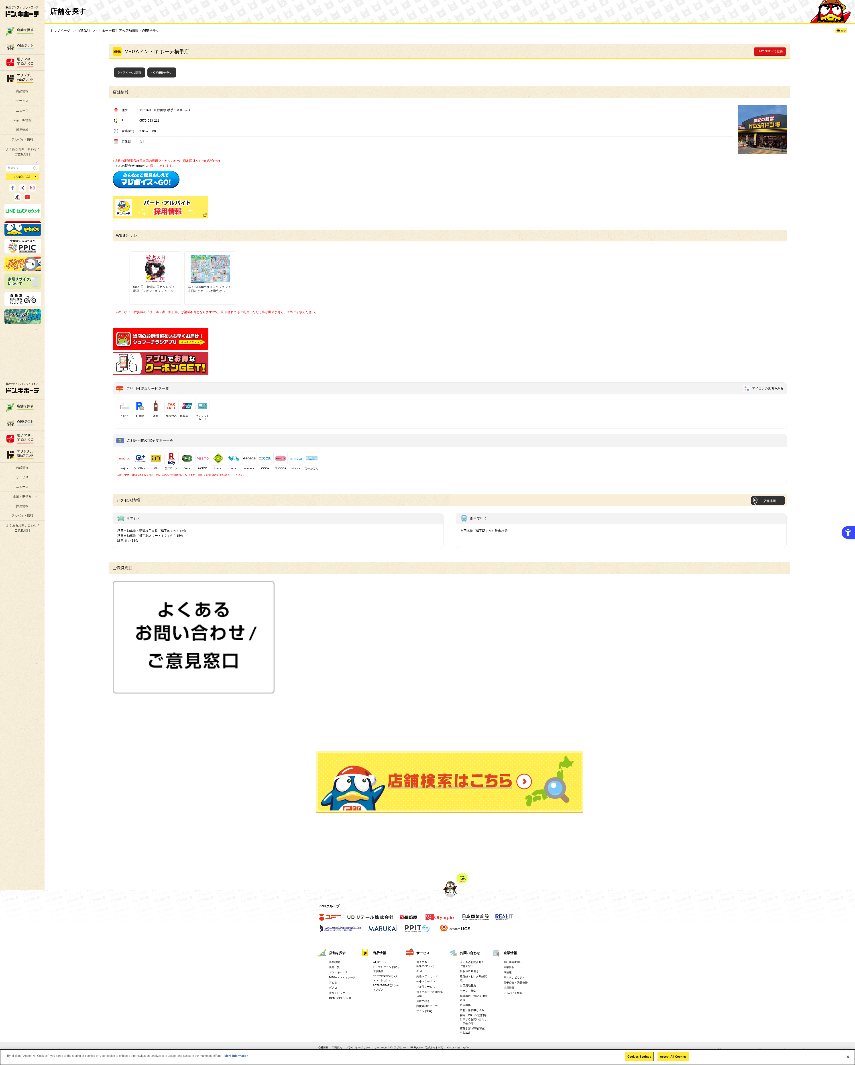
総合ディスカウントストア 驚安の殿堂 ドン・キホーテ (22, 11)
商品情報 (22, 91)
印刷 (843, 30)
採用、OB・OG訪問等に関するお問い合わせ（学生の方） (473, 1019)
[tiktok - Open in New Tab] (17, 198)
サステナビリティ (514, 977)
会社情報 (323, 1047)
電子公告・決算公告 (516, 982)
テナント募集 (468, 990)
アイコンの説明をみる (767, 388)
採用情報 (22, 130)
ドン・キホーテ (338, 972)
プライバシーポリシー (358, 1047)
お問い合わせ (470, 953)
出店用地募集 (468, 985)
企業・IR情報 (22, 120)
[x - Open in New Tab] (22, 189)
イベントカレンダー (458, 1047)
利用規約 (337, 1047)
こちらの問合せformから (130, 165)
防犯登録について (427, 1006)
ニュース (22, 110)
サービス (22, 100)
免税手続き (423, 1001)
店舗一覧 (334, 967)
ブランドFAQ (424, 1011)
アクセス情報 (132, 72)
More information (236, 1055)
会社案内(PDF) (512, 962)
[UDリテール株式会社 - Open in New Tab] (370, 920)
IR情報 (508, 972)
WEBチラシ (164, 72)
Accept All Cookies (673, 1056)
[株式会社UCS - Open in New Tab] (455, 931)
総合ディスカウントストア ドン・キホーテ (22, 387)
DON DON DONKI (340, 998)
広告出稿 (465, 1005)
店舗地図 (769, 501)
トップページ (60, 31)
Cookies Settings (639, 1056)
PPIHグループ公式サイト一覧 (426, 1047)
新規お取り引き (469, 971)
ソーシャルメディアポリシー (390, 1047)
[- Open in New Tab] (146, 186)
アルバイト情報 (22, 139)
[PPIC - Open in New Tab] (23, 251)
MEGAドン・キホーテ (342, 977)
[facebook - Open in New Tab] (12, 189)
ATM (419, 971)
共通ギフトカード (427, 976)
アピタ (333, 982)
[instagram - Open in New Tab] (32, 189)
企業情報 (510, 953)
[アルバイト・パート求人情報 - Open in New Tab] (160, 207)
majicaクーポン (425, 981)
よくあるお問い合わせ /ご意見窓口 (22, 151)
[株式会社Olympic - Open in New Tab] (440, 920)
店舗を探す (449, 782)
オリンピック (337, 993)
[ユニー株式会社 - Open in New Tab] (330, 920)
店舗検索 (334, 962)
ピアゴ (333, 987)
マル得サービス (425, 986)
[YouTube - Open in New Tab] (27, 198)
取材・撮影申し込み (472, 1010)
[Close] (848, 1057)
